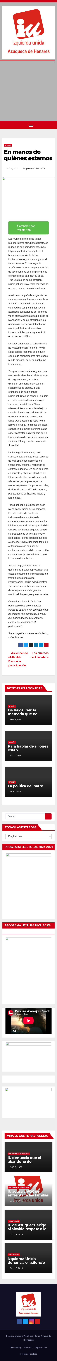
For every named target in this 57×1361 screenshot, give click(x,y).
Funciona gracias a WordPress (20, 1336)
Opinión (8, 145)
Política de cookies (28, 1354)
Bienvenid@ (15, 1347)
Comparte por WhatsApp (26, 227)
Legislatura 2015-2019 (34, 168)
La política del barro (25, 786)
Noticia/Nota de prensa (19, 1154)
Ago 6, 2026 (16, 1167)
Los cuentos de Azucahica (40, 655)
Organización (41, 1347)
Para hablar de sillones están (28, 748)
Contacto (28, 1347)
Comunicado (14, 1221)
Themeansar (28, 1340)
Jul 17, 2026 (16, 1268)
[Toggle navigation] (31, 125)
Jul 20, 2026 (16, 1234)
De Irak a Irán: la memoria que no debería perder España (28, 714)
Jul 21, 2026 (16, 1201)
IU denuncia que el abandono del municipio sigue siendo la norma (28, 1163)
